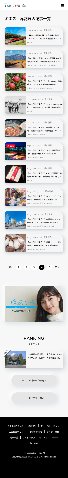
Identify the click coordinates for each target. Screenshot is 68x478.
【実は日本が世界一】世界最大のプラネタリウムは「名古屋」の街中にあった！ (44, 356)
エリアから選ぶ (36, 398)
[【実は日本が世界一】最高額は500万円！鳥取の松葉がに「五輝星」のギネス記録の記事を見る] (15, 128)
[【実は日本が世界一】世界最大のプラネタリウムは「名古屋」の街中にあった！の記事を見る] (15, 359)
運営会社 (32, 426)
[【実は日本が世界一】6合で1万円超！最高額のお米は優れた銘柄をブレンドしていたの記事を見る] (15, 174)
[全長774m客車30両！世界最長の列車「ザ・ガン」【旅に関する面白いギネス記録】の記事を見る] (15, 36)
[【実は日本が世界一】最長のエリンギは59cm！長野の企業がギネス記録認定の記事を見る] (15, 243)
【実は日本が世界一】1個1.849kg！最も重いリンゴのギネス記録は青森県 (44, 83)
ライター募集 (53, 431)
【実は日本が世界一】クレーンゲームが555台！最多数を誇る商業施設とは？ (44, 198)
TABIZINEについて (15, 426)
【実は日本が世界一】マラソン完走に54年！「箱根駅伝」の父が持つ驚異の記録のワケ (44, 106)
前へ (11, 267)
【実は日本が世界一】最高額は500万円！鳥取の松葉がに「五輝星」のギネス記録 (44, 129)
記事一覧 (14, 437)
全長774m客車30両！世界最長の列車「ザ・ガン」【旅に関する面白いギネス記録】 (44, 37)
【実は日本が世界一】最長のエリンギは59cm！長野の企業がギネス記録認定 (44, 244)
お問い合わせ (36, 431)
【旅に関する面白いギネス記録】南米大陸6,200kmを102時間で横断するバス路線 (44, 60)
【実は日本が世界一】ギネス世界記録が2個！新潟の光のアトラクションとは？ (44, 152)
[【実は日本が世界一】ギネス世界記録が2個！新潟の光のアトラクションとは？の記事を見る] (15, 151)
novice (55, 437)
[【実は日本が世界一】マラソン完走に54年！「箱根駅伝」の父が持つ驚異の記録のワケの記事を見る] (15, 105)
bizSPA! (34, 443)
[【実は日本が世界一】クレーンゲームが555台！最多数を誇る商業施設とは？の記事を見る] (15, 197)
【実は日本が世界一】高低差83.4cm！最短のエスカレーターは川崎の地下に (44, 221)
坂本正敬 (47, 30)
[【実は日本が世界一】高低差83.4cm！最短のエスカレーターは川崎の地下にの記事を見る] (15, 220)
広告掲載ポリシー (17, 431)
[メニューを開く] (62, 5)
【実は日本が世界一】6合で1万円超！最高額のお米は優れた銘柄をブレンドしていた (44, 175)
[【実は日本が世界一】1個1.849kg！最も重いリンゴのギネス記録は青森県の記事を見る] (15, 82)
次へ (57, 267)
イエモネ (43, 437)
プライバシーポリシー (50, 426)
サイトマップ (28, 437)
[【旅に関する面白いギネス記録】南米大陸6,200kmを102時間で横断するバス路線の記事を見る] (15, 59)
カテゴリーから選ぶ (36, 380)
